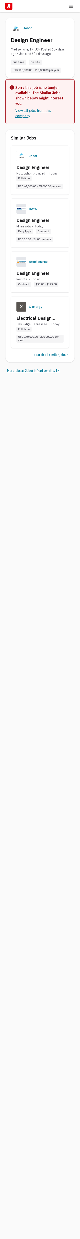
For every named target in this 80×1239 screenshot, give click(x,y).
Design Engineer (33, 167)
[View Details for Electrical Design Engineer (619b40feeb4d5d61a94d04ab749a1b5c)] (40, 322)
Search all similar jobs (50, 355)
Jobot (27, 28)
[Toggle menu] (71, 6)
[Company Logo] (21, 156)
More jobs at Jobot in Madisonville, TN (33, 371)
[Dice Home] (8, 6)
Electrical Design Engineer (34, 318)
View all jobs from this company (33, 113)
